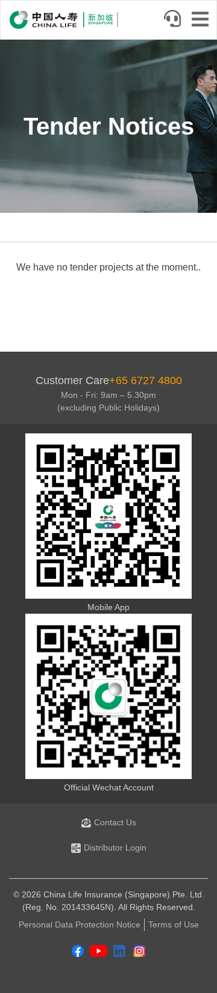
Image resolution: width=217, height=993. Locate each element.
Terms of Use (173, 924)
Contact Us (115, 822)
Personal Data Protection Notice (79, 924)
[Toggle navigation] (203, 20)
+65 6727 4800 (145, 380)
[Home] (64, 20)
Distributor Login (115, 847)
